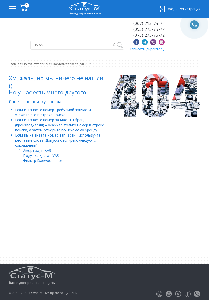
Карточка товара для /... (71, 64)
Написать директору (146, 49)
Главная (15, 64)
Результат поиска (37, 64)
